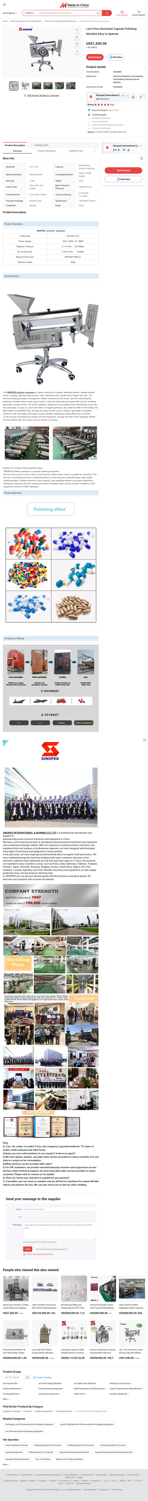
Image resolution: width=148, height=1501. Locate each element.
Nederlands (96, 1481)
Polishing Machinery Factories (80, 1445)
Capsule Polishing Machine (17, 1459)
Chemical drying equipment (50, 1388)
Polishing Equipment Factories (47, 1445)
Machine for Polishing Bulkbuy (69, 1459)
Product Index (132, 1475)
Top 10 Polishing (42, 1459)
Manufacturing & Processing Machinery (26, 21)
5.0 (115, 150)
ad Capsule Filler (10, 1383)
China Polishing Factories (16, 1445)
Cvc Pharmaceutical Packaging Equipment (24, 1431)
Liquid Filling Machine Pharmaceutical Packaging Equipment (87, 1424)
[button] (89, 150)
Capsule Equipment (14, 1452)
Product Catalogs (44, 1377)
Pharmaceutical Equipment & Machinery (60, 21)
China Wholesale (71, 1475)
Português (42, 1481)
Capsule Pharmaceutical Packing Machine (114, 1452)
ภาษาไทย (137, 1481)
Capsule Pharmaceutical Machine (74, 1452)
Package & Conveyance (120, 1383)
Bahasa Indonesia (84, 1483)
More (5, 1464)
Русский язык (64, 1481)
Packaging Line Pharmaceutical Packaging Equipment (29, 1424)
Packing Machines (11, 1393)
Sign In (91, 131)
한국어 (114, 1481)
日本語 (122, 1481)
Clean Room (79, 1393)
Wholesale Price (87, 1475)
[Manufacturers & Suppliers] (74, 5)
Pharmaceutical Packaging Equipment (94, 21)
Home (5, 21)
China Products (26, 1475)
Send (27, 1249)
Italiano (76, 1481)
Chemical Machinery (12, 1388)
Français (53, 1481)
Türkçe (59, 1483)
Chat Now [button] (117, 57)
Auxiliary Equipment (118, 1393)
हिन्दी (129, 1481)
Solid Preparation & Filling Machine (89, 1388)
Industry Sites (101, 1475)
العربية (106, 1481)
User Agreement (90, 1489)
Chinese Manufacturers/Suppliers (48, 1475)
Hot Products (12, 1475)
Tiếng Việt (69, 1483)
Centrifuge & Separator (48, 1393)
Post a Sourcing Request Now (38, 1254)
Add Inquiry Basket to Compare (43, 95)
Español (32, 1481)
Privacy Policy (116, 1489)
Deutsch (85, 1481)
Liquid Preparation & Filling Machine (126, 1388)
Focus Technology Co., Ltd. (55, 1489)
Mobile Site (69, 1477)
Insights (80, 1477)
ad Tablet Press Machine (85, 1383)
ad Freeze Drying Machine (49, 1383)
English (23, 1481)
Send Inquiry (94, 57)
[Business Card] (141, 158)
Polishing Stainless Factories (113, 1445)
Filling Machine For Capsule (41, 1452)
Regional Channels (117, 1475)
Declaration (103, 1489)
